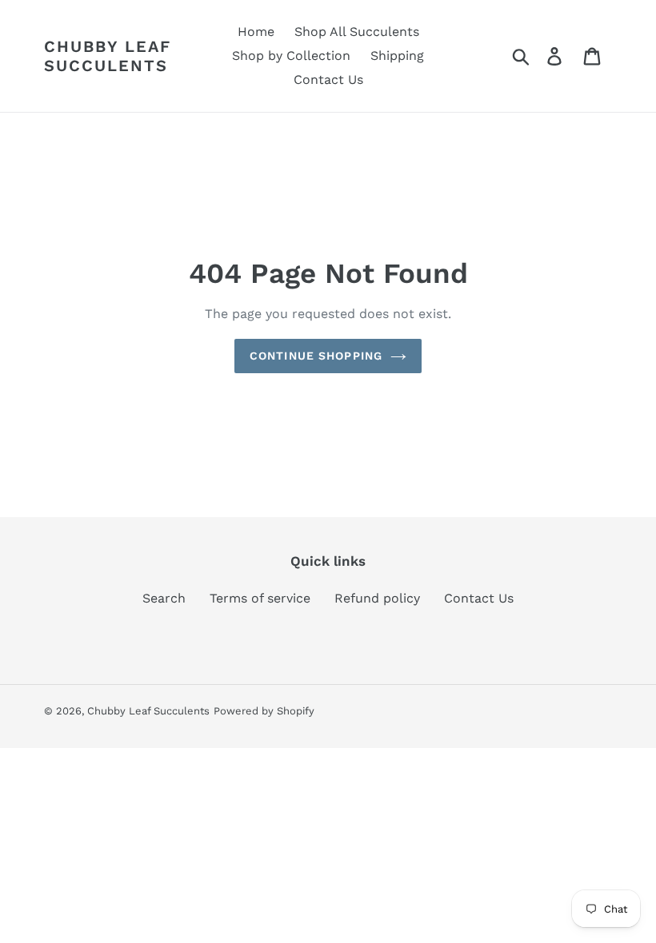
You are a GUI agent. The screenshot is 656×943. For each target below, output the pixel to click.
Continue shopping (316, 355)
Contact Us (479, 598)
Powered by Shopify (264, 711)
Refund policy (377, 598)
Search (164, 598)
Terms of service (260, 598)
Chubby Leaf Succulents (107, 56)
